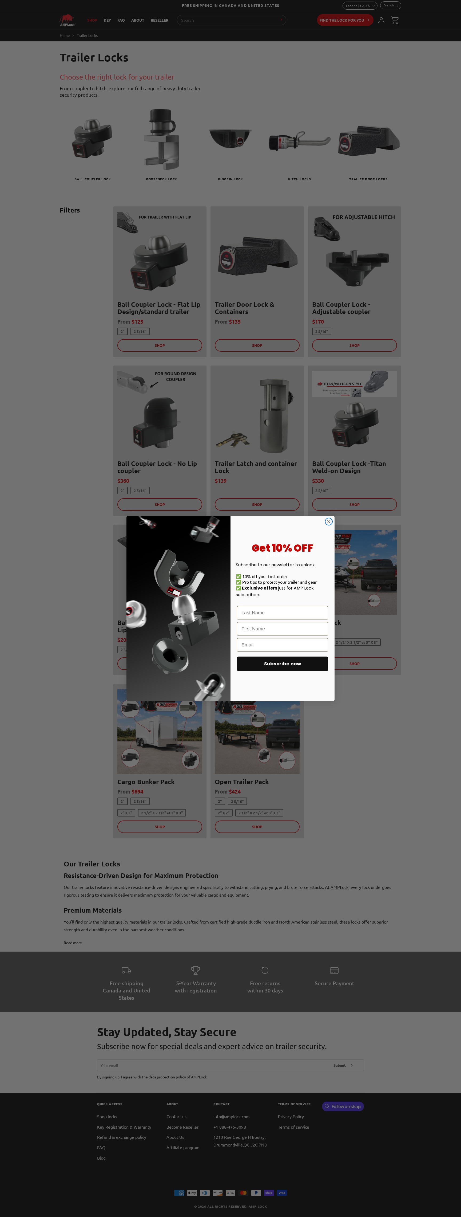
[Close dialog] (328, 521)
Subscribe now (282, 663)
